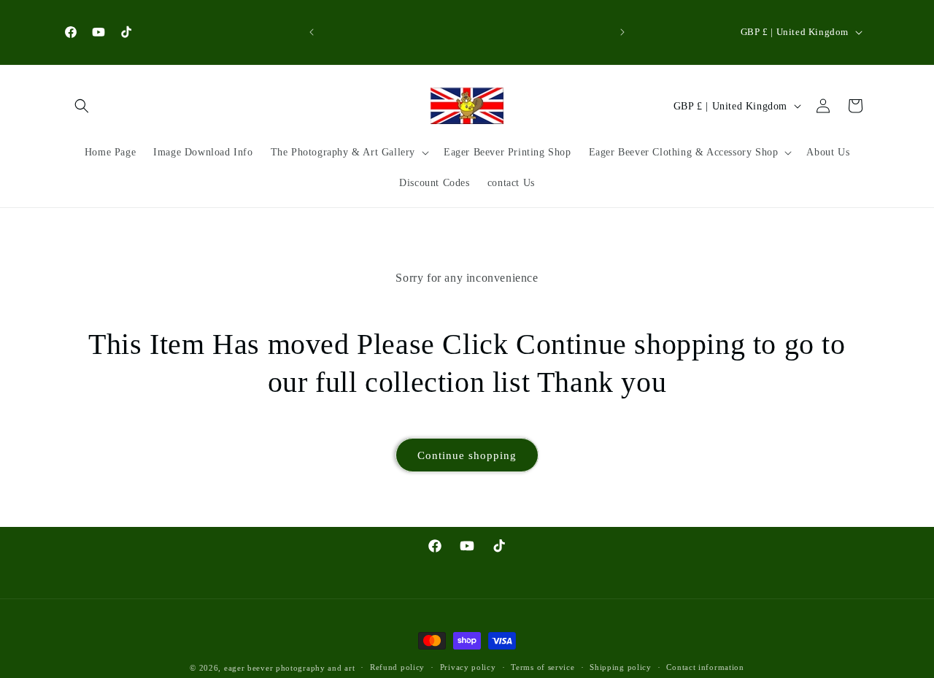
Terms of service (542, 667)
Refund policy (397, 667)
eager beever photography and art (289, 667)
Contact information (705, 667)
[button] (82, 106)
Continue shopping (467, 455)
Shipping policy (621, 667)
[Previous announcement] (312, 32)
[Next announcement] (622, 32)
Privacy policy (468, 667)
